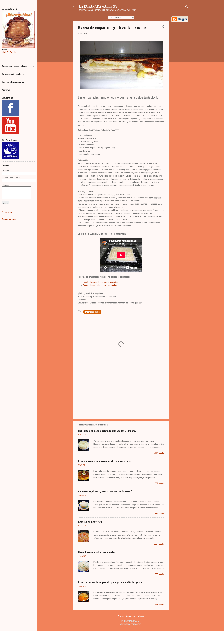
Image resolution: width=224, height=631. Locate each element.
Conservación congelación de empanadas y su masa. (107, 430)
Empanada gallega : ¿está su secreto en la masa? (105, 491)
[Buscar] (186, 7)
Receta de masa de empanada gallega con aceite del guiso (110, 582)
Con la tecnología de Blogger (132, 616)
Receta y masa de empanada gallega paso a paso (104, 461)
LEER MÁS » (159, 453)
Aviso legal (7, 212)
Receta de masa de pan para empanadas (100, 282)
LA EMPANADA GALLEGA (98, 6)
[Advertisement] (180, 64)
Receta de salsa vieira (90, 521)
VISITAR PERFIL (9, 52)
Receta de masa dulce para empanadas (100, 285)
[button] (162, 27)
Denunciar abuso (9, 219)
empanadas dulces (92, 312)
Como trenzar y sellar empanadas (96, 552)
